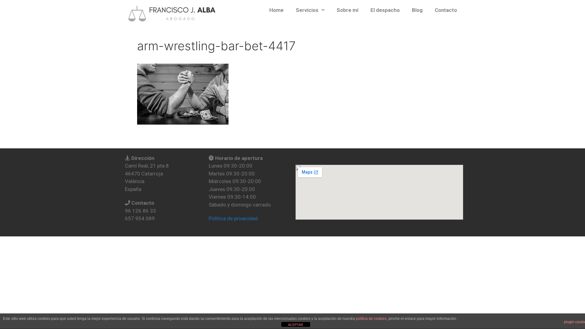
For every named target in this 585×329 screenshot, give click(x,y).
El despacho (385, 10)
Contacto (446, 10)
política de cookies (371, 319)
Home (276, 10)
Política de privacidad (233, 218)
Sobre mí (347, 10)
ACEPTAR (295, 325)
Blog (417, 10)
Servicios (307, 10)
